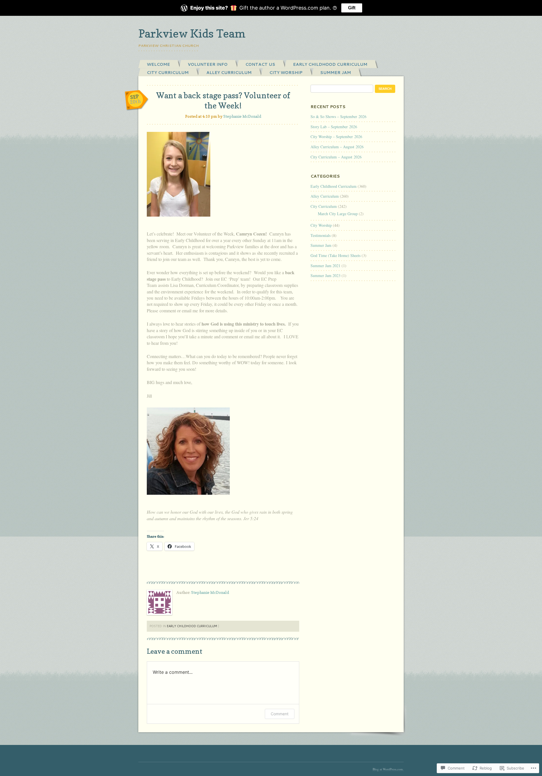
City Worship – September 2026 (336, 136)
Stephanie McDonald (242, 116)
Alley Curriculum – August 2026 (337, 146)
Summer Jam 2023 (325, 275)
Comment (280, 713)
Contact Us (260, 64)
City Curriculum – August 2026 (336, 157)
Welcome (158, 64)
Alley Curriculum (229, 72)
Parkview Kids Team (192, 33)
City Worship (285, 72)
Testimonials (321, 235)
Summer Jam (335, 72)
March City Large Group (338, 213)
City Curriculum (168, 72)
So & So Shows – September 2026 (338, 116)
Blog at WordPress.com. (388, 769)
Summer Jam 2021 (325, 265)
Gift (351, 7)
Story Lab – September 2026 (334, 126)
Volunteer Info (208, 64)
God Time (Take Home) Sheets (335, 255)
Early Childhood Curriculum (330, 64)
